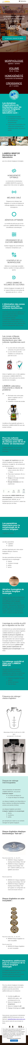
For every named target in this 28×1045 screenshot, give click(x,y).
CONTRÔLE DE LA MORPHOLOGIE (14, 261)
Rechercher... (24, 1)
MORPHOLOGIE (14, 60)
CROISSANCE (14, 83)
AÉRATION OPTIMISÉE (14, 220)
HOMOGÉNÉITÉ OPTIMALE (14, 176)
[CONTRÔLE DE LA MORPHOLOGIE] (14, 253)
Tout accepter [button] (14, 1040)
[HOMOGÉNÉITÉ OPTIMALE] (14, 168)
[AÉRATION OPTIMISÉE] (14, 213)
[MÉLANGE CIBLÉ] (14, 191)
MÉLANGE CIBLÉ (14, 197)
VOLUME (14, 68)
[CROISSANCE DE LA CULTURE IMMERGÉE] (14, 233)
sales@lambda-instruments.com (16, 1019)
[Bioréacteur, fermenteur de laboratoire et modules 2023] (6, 2)
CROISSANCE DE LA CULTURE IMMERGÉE (14, 241)
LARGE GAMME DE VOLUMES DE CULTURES (14, 283)
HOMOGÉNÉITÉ (14, 75)
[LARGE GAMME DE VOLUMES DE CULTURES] (14, 275)
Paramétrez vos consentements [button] (14, 1038)
